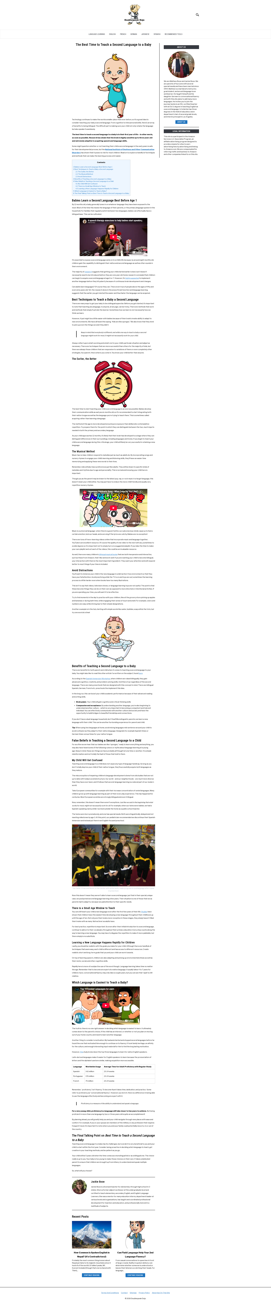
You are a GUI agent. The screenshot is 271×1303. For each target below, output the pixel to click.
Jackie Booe (98, 1181)
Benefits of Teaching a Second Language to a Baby (92, 179)
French (123, 34)
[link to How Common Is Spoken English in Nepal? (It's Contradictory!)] (91, 1234)
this (81, 1052)
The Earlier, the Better (85, 172)
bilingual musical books (108, 554)
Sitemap (133, 1293)
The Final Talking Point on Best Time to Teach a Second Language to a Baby (101, 193)
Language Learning (97, 34)
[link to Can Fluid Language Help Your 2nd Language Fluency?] (135, 1234)
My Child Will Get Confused (86, 184)
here (141, 673)
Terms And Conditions (110, 1293)
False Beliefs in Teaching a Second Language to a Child (93, 181)
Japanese (145, 34)
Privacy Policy (144, 1293)
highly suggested (132, 278)
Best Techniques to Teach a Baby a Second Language (93, 169)
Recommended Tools (173, 34)
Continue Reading (92, 1275)
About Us (181, 122)
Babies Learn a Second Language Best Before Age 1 (93, 167)
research (88, 272)
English (112, 34)
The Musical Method (84, 174)
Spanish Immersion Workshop (98, 679)
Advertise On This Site (161, 1293)
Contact (124, 1293)
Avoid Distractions (83, 176)
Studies (144, 912)
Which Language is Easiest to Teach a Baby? (90, 191)
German (133, 34)
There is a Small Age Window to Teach (91, 186)
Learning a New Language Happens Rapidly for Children (97, 189)
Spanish (157, 34)
